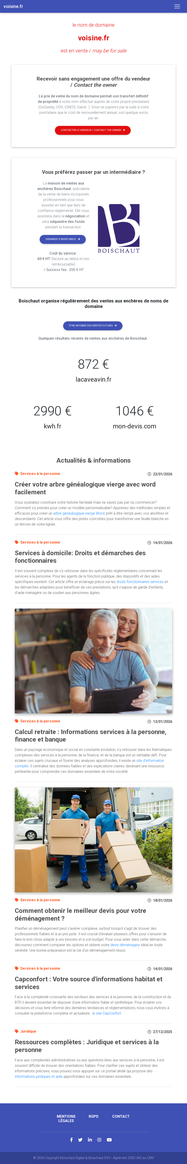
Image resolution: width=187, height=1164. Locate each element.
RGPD (94, 1116)
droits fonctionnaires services (140, 582)
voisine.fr (93, 38)
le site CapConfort (106, 1013)
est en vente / (93, 51)
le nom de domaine (93, 25)
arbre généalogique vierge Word (78, 513)
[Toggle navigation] (177, 6)
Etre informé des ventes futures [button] (91, 325)
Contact (121, 1116)
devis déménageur (125, 945)
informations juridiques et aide (38, 1076)
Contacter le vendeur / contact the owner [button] (91, 130)
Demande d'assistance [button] (61, 239)
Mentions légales (66, 1118)
